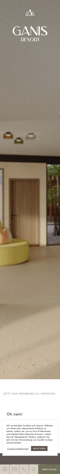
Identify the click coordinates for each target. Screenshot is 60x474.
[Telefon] (24, 469)
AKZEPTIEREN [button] (39, 448)
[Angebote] (33, 469)
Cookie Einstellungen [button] (18, 448)
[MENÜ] (5, 469)
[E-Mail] (14, 469)
